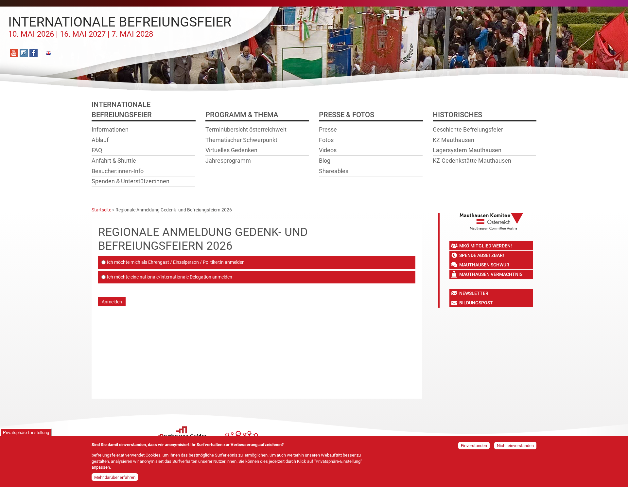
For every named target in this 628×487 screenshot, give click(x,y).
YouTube (14, 53)
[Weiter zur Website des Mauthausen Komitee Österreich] (491, 221)
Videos (328, 150)
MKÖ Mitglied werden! (485, 245)
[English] (48, 53)
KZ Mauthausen (453, 139)
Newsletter (473, 293)
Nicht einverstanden (515, 445)
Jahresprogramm (228, 160)
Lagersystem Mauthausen (467, 150)
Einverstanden (474, 445)
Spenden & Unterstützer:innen (130, 181)
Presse (328, 129)
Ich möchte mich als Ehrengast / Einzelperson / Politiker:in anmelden (176, 262)
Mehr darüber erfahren (114, 477)
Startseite (101, 209)
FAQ (97, 150)
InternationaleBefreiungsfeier (122, 109)
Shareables (333, 171)
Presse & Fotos (346, 115)
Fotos (326, 139)
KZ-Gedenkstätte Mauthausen (472, 160)
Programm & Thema (241, 115)
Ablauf (100, 139)
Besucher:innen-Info (118, 171)
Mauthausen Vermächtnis (490, 274)
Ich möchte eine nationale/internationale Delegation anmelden (169, 277)
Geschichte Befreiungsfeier (468, 129)
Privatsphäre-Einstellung (26, 432)
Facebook (33, 53)
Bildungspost (476, 302)
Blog (324, 160)
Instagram (24, 53)
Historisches (457, 115)
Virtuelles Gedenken (231, 150)
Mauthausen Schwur (484, 264)
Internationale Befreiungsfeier (119, 26)
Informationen (110, 129)
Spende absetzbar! (481, 255)
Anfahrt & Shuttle (114, 160)
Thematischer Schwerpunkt (241, 139)
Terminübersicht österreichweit (246, 129)
